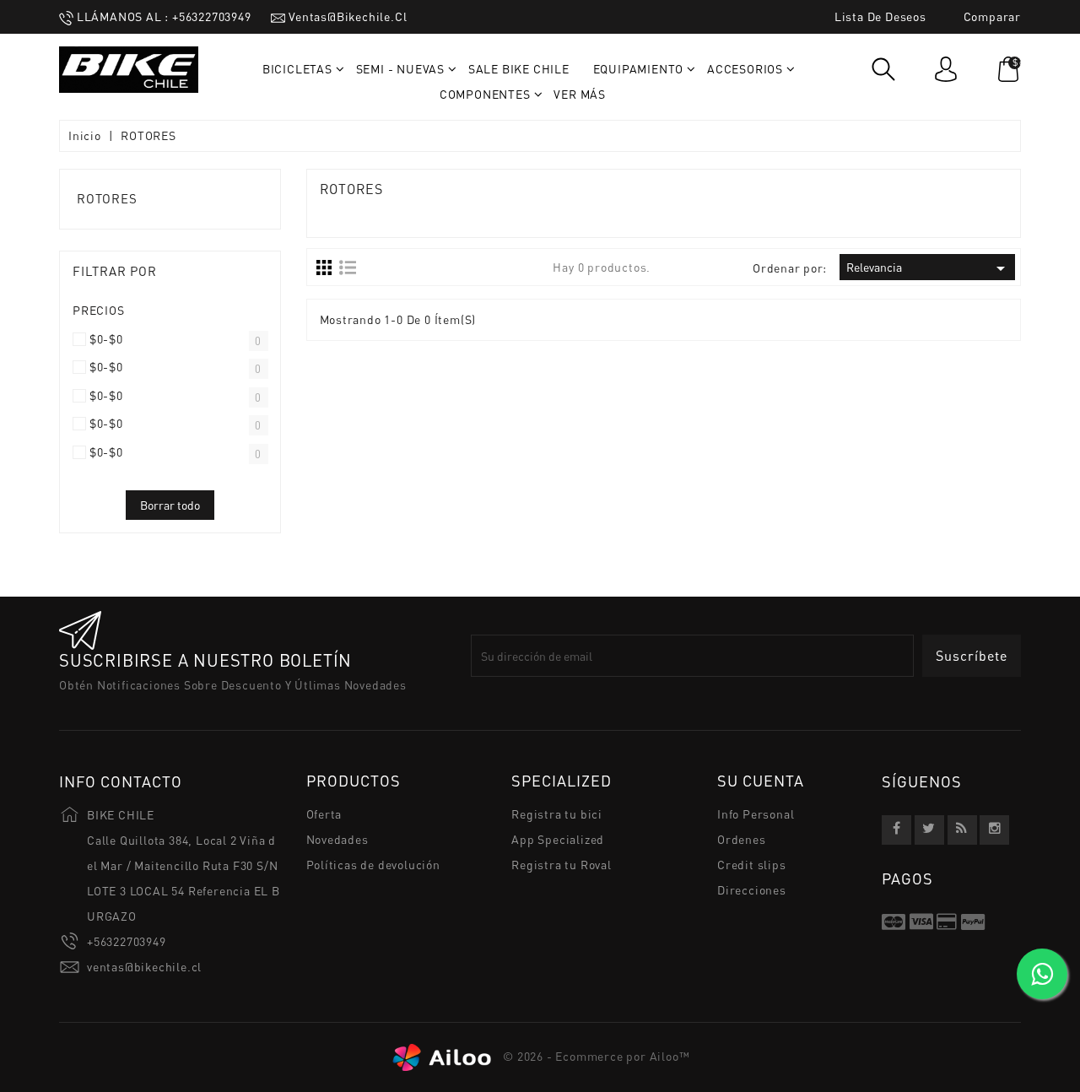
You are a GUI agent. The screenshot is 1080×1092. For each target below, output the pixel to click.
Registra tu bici (556, 814)
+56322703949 (126, 941)
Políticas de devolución (373, 864)
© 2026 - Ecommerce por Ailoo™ (595, 1056)
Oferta (324, 814)
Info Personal (755, 814)
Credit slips (751, 864)
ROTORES (107, 198)
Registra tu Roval (561, 864)
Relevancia (928, 268)
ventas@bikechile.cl (144, 967)
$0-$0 (106, 340)
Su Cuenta (760, 781)
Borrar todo (170, 505)
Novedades (337, 839)
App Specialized (557, 839)
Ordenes (741, 839)
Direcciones (751, 890)
